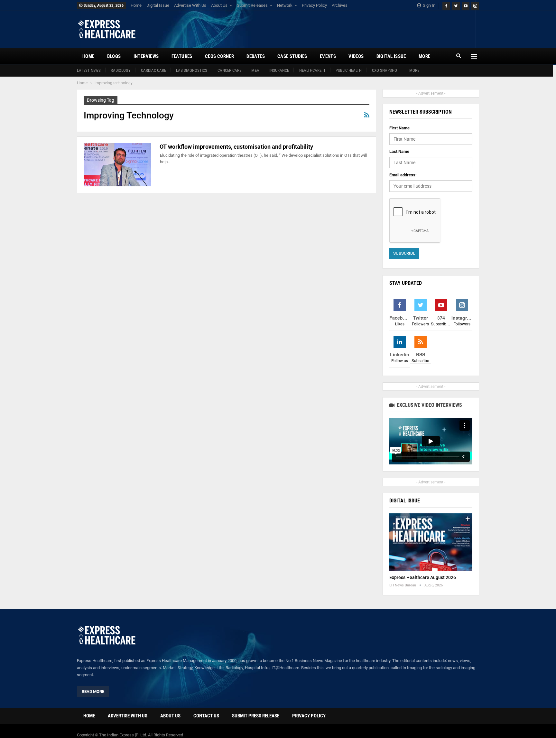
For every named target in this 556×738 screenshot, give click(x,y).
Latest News (89, 70)
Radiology (121, 70)
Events (328, 56)
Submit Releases (252, 5)
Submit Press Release (255, 716)
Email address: (403, 175)
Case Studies (292, 56)
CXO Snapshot (385, 70)
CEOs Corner (219, 56)
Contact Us (206, 716)
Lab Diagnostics (191, 70)
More (414, 70)
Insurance (279, 70)
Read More (93, 691)
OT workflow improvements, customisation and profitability (236, 146)
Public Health (349, 70)
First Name (399, 128)
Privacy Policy (314, 5)
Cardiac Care (153, 70)
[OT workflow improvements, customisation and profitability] (117, 164)
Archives (340, 5)
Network (284, 5)
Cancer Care (229, 70)
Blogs (114, 56)
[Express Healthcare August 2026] (430, 542)
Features (181, 56)
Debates (255, 56)
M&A (255, 70)
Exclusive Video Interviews (428, 405)
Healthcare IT (312, 70)
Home (136, 5)
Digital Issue (157, 5)
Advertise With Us (190, 5)
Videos (356, 56)
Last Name (399, 151)
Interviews (146, 56)
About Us (219, 5)
